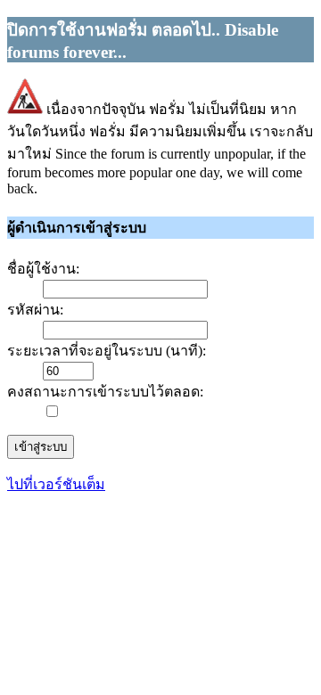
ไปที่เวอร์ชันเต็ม (56, 484)
